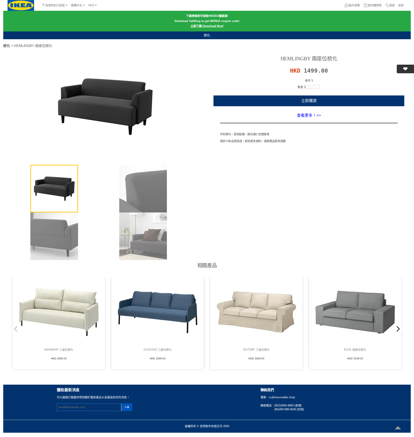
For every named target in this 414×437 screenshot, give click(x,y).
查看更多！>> (309, 115)
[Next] (398, 329)
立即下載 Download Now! (207, 26)
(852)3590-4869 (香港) (288, 405)
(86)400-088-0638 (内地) (289, 409)
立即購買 (309, 101)
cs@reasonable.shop (282, 397)
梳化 (207, 35)
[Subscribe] (126, 407)
